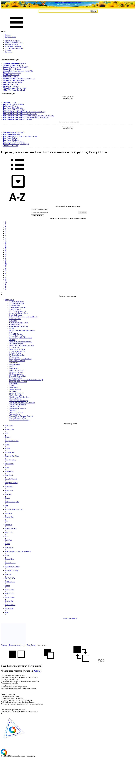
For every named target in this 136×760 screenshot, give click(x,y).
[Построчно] (49, 661)
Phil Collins (9, 471)
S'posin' (12, 385)
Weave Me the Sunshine (17, 408)
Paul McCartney (10, 460)
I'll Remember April (16, 343)
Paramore (8, 494)
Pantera (7, 498)
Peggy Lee (8, 532)
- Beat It (12, 73)
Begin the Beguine (15, 315)
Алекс (36, 670)
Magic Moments (14, 364)
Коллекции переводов (13, 46)
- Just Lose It (10, 84)
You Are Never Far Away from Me (21, 416)
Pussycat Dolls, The (11, 441)
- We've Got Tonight (14, 110)
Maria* (11, 366)
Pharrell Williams (11, 528)
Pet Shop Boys (10, 452)
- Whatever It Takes (13, 142)
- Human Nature (14, 88)
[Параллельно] (17, 661)
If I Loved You (14, 347)
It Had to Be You (15, 353)
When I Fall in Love (16, 412)
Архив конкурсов (11, 44)
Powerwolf (9, 486)
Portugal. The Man (11, 570)
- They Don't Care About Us (19, 78)
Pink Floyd (9, 425)
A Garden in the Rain (16, 303)
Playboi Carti (9, 593)
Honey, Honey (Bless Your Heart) (20, 338)
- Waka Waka (18, 71)
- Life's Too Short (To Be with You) (26, 117)
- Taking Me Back (13, 104)
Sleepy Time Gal (15, 389)
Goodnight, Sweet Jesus (17, 336)
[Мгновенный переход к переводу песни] (17, 188)
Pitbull (7, 445)
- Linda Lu (17, 119)
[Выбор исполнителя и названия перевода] (17, 172)
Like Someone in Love (17, 361)
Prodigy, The (9, 429)
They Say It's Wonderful (17, 404)
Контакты (8, 52)
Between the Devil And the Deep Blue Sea (23, 317)
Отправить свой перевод (14, 48)
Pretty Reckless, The (12, 502)
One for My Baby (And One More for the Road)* (26, 380)
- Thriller (10, 102)
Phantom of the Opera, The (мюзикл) (17, 551)
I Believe (12, 340)
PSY (6, 506)
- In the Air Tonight (13, 132)
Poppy (7, 555)
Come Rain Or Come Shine (18, 326)
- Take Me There (11, 75)
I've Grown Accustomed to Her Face (21, 345)
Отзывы (8, 50)
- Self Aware (12, 69)
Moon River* (13, 368)
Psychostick (9, 608)
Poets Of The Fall (11, 479)
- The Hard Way (16, 67)
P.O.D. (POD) (10, 578)
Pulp (6, 612)
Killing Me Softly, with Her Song (20, 359)
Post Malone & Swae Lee (13, 509)
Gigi (10, 332)
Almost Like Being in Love (18, 313)
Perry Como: (9, 300)
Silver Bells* (13, 387)
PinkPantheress (10, 582)
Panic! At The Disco (12, 456)
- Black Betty (11, 134)
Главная (8, 35)
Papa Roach (9, 475)
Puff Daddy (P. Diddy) (12, 567)
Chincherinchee (14, 324)
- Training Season (12, 82)
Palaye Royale (10, 597)
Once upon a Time (15, 378)
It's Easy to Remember (16, 355)
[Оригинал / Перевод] (81, 661)
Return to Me (13, 384)
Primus (7, 586)
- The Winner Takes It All (14, 90)
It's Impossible (14, 357)
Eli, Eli (11, 328)
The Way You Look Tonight (18, 401)
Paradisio (8, 574)
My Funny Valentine (16, 374)
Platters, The (9, 517)
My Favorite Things (16, 372)
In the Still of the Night (17, 349)
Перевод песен (10, 37)
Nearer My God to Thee (17, 376)
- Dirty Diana (13, 80)
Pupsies (7, 448)
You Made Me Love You (17, 418)
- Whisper (10, 106)
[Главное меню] (17, 29)
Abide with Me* (14, 305)
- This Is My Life (13, 108)
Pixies (7, 467)
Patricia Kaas (9, 559)
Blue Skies (13, 321)
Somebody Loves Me (16, 393)
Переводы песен (15, 645)
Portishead (8, 525)
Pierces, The (9, 601)
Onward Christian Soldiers (18, 382)
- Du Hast (10, 77)
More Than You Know (17, 370)
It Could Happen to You (17, 351)
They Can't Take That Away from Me (22, 403)
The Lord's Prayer (15, 399)
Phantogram (9, 547)
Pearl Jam (8, 540)
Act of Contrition (15, 309)
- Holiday (10, 138)
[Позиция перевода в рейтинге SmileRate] (102, 661)
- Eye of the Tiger (16, 144)
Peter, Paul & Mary (11, 483)
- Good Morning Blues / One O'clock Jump (28, 116)
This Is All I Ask (14, 406)
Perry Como (31, 645)
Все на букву (70, 618)
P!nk (6, 433)
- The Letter (11, 140)
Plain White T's (10, 605)
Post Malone (9, 464)
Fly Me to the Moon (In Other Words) (22, 330)
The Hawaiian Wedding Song (19, 397)
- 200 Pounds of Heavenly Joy (24, 112)
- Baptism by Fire (20, 114)
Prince (7, 536)
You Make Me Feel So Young (19, 420)
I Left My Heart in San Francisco (20, 342)
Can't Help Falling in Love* (18, 322)
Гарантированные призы (14, 42)
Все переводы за (69, 122)
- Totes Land (10, 146)
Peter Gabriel (9, 589)
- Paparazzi (11, 86)
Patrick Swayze (10, 563)
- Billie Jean (13, 65)
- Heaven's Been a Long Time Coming (20, 136)
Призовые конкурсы (12, 41)
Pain (6, 521)
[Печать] (99, 661)
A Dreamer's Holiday (16, 302)
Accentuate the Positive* (17, 307)
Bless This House (15, 319)
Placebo (7, 437)
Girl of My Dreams (15, 334)
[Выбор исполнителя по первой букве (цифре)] (17, 204)
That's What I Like (15, 395)
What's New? (13, 410)
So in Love (13, 391)
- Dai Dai (14, 63)
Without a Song (14, 414)
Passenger (8, 513)
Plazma (7, 544)
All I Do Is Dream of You (17, 311)
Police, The (9, 490)
